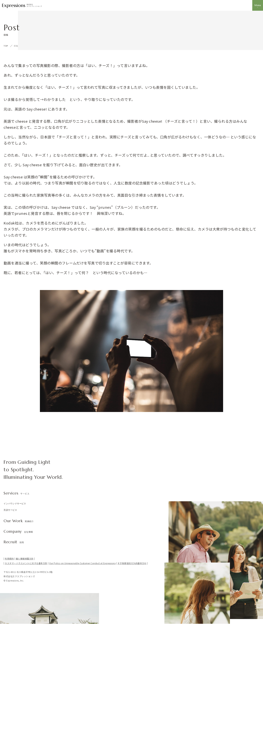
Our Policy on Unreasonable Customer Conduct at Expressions (82, 563)
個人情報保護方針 (25, 558)
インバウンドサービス (15, 503)
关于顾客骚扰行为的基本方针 (132, 563)
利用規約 (9, 558)
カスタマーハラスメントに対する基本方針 (26, 563)
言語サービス (10, 510)
